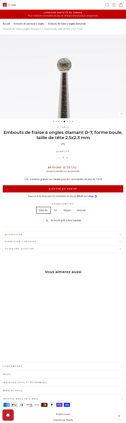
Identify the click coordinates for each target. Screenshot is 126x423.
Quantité (63, 151)
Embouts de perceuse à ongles (29, 24)
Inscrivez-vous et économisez (25, 382)
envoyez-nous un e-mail (20, 398)
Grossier (81, 210)
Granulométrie (63, 204)
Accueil (6, 24)
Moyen (67, 210)
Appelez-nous (13, 390)
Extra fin (43, 210)
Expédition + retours (20, 241)
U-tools (63, 127)
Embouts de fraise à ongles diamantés (67, 24)
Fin (55, 210)
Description (13, 234)
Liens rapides (12, 366)
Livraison (50, 171)
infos (7, 374)
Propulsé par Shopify (63, 420)
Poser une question (19, 248)
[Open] (8, 415)
